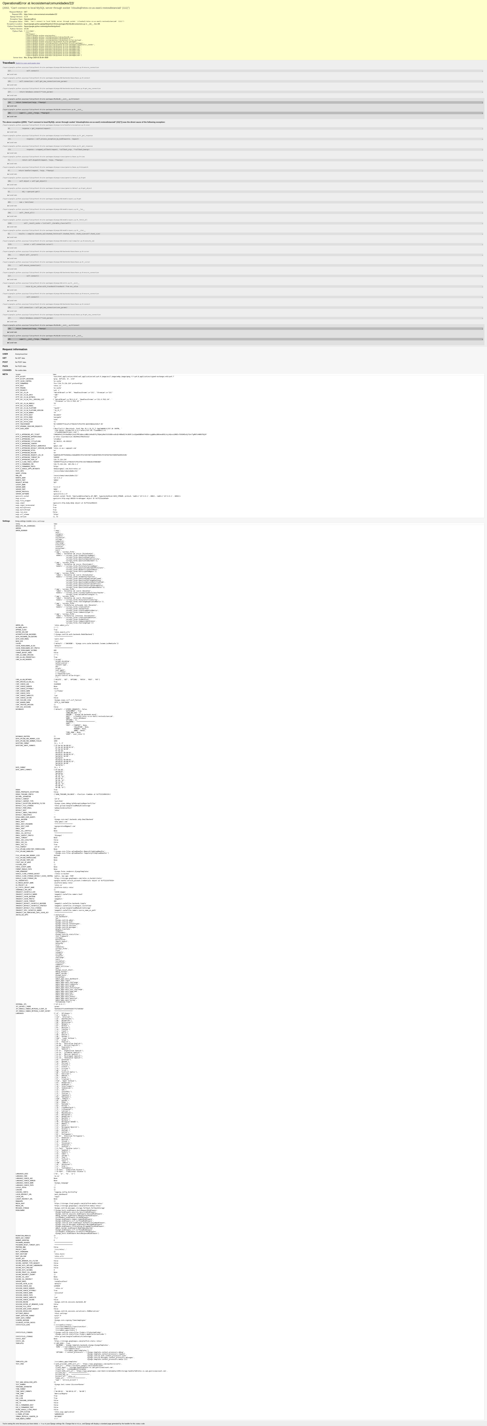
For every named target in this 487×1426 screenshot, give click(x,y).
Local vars (12, 74)
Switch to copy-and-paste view (28, 63)
